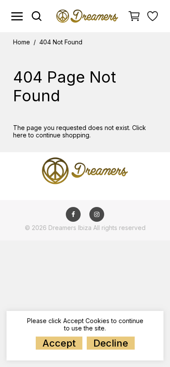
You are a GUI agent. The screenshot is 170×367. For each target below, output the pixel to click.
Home (21, 42)
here (20, 135)
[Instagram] (96, 214)
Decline (110, 343)
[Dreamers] (87, 15)
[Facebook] (73, 214)
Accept (59, 343)
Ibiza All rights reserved (112, 227)
